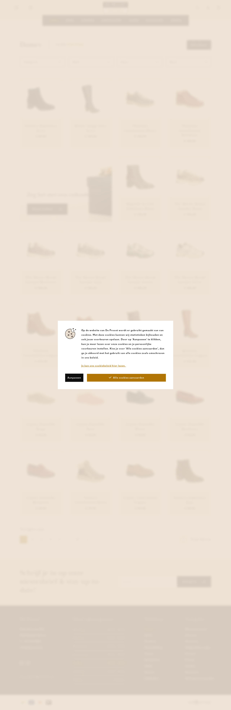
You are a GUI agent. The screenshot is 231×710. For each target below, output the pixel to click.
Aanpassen (74, 377)
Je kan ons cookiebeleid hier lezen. (103, 365)
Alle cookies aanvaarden (128, 377)
